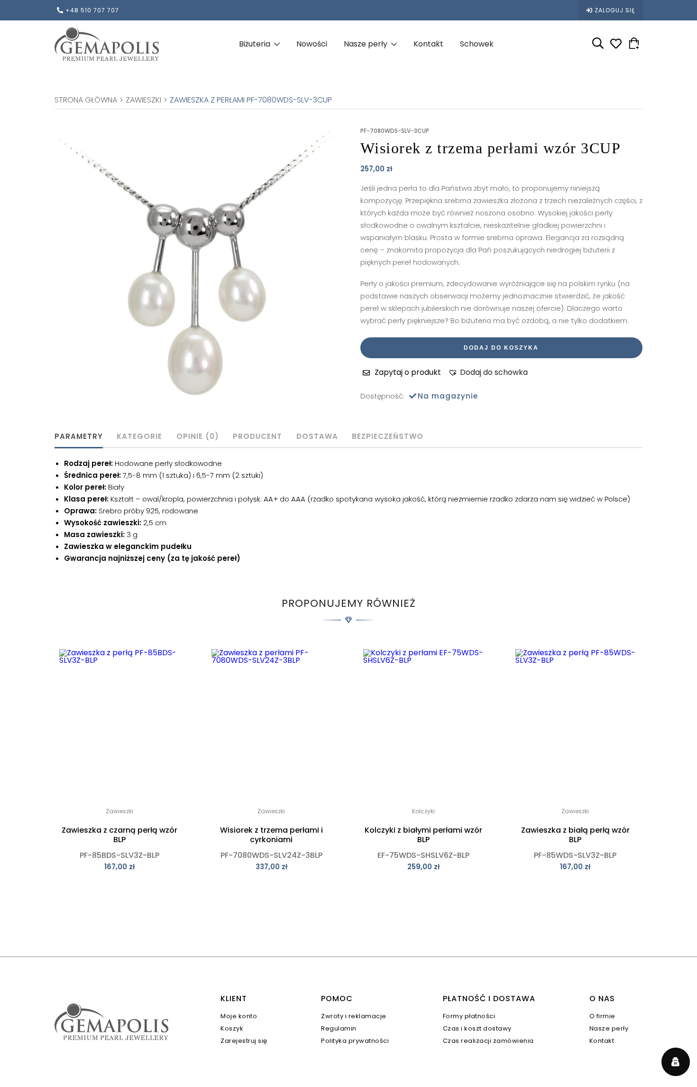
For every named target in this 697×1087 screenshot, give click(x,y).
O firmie (602, 1016)
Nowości (311, 43)
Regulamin (339, 1028)
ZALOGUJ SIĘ (615, 10)
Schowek (477, 43)
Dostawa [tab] (317, 436)
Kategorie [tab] (139, 436)
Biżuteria (254, 43)
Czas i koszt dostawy (477, 1028)
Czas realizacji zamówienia (488, 1040)
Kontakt (428, 43)
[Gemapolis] (107, 43)
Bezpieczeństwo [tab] (387, 436)
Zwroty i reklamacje (353, 1016)
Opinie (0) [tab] (197, 436)
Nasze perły (365, 43)
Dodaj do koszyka (501, 347)
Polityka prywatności (355, 1040)
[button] (488, 372)
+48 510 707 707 (92, 10)
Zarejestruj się (243, 1040)
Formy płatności (469, 1016)
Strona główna (86, 100)
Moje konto (238, 1016)
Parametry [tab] (79, 436)
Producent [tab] (257, 436)
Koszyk (231, 1028)
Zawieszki (143, 100)
